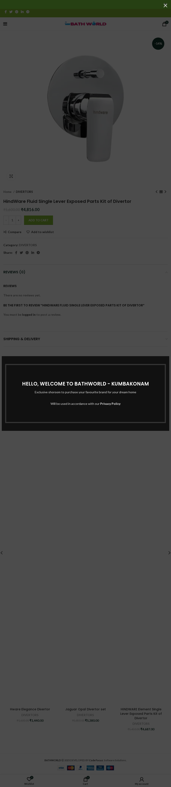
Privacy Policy (110, 403)
